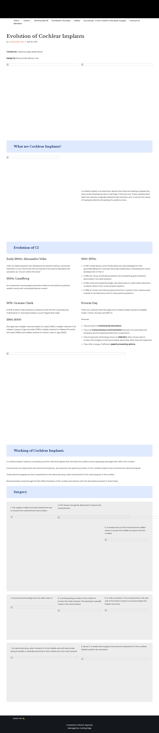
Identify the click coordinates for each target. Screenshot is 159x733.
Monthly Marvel (41, 20)
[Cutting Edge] (79, 9)
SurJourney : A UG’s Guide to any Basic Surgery (105, 20)
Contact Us (134, 20)
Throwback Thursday (61, 20)
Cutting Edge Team (16, 42)
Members (18, 23)
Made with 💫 (19, 718)
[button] (19, 20)
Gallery (77, 20)
